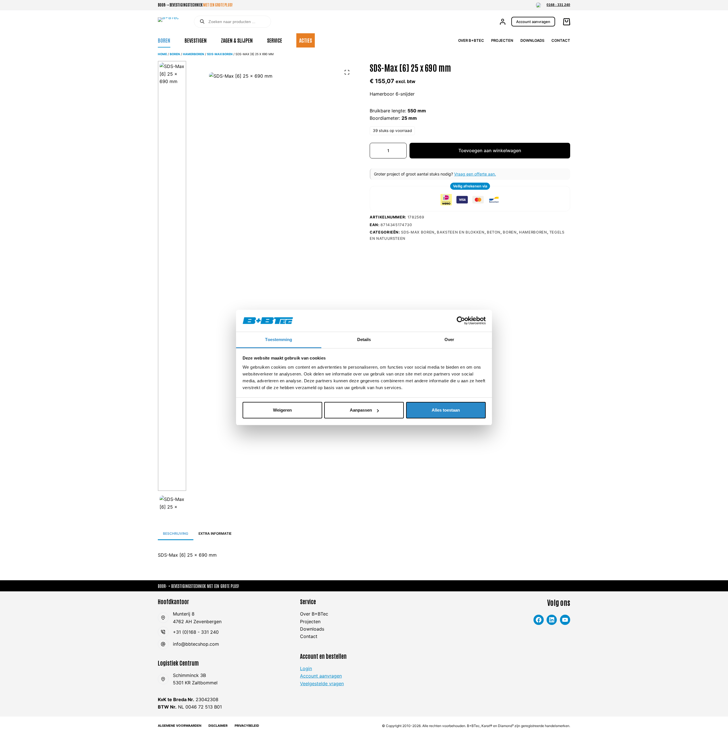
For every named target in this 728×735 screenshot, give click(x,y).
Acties (305, 40)
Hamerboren (193, 54)
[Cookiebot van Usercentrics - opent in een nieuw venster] (461, 320)
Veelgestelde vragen (322, 683)
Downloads (532, 40)
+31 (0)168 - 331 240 (196, 632)
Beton (493, 232)
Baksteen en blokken (460, 232)
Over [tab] (449, 339)
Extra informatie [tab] (214, 533)
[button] (538, 5)
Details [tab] (364, 339)
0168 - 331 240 (558, 5)
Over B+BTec (471, 40)
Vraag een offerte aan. (475, 174)
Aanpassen (361, 410)
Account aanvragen (533, 21)
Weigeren (282, 410)
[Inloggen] (503, 22)
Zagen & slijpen (237, 40)
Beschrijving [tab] (175, 533)
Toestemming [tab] (278, 339)
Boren (164, 40)
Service (274, 40)
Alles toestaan (446, 410)
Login (306, 668)
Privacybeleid (247, 726)
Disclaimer (218, 726)
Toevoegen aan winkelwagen (489, 150)
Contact (560, 40)
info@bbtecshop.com (196, 644)
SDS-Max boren (220, 54)
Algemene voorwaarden (179, 726)
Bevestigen (196, 40)
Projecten (502, 40)
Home (162, 54)
